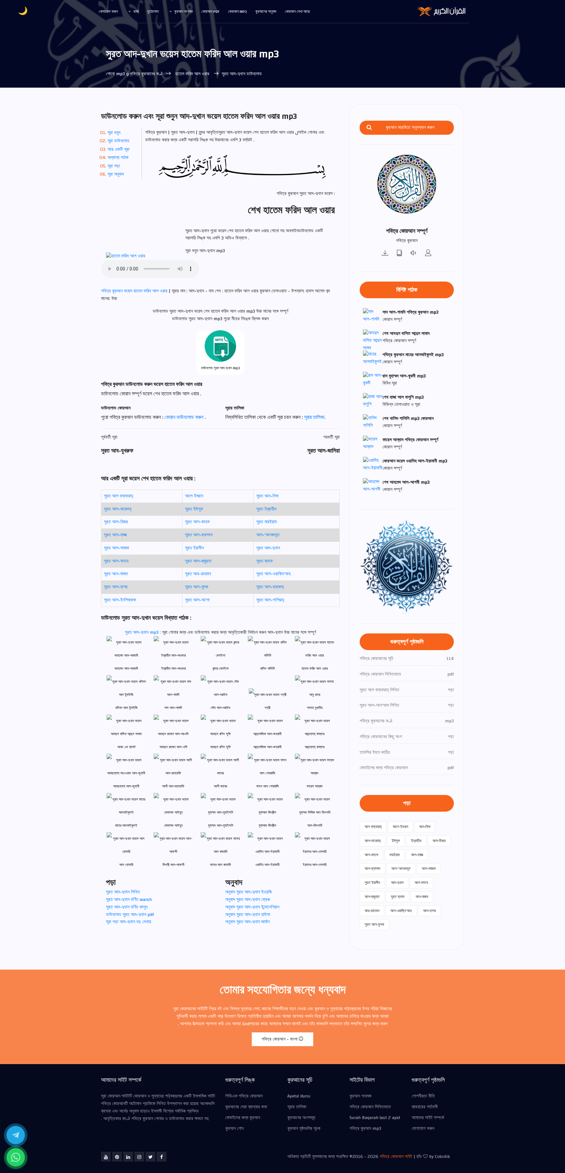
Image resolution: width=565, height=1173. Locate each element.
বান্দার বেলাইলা (221, 668)
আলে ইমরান (194, 496)
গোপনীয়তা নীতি (423, 1096)
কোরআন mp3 (237, 11)
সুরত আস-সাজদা (116, 548)
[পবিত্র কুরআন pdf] (399, 253)
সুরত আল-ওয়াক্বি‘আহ (273, 574)
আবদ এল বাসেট (126, 747)
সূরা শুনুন (114, 133)
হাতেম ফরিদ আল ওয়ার (192, 74)
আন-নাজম (422, 896)
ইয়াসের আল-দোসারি (314, 864)
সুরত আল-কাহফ (197, 522)
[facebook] (161, 1157)
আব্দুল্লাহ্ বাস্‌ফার (314, 747)
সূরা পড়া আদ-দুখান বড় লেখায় (128, 922)
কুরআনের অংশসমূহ (301, 1117)
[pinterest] (117, 1157)
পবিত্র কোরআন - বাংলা (280, 1039)
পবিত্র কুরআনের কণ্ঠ (146, 74)
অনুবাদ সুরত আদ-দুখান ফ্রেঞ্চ (247, 899)
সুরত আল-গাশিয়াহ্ (270, 600)
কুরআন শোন (234, 1128)
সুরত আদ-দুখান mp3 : (143, 632)
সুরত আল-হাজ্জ (115, 535)
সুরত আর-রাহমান (198, 574)
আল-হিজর (439, 840)
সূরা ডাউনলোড (118, 141)
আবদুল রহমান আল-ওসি (173, 747)
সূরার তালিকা (314, 417)
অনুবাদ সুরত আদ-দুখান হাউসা (247, 914)
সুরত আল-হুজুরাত (198, 561)
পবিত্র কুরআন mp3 (365, 1128)
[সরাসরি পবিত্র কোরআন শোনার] (413, 253)
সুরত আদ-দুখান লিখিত (123, 892)
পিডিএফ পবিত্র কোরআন (244, 1096)
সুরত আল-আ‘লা (197, 600)
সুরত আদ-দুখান (268, 548)
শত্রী (267, 707)
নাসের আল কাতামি (220, 864)
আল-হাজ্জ (417, 854)
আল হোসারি (126, 864)
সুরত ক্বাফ (264, 561)
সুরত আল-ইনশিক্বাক (120, 600)
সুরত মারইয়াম (266, 522)
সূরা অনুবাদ (116, 174)
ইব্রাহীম (416, 840)
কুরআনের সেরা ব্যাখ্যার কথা (246, 1107)
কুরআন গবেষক (183, 11)
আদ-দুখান (397, 882)
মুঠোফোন (153, 11)
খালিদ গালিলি (267, 668)
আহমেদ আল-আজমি (126, 668)
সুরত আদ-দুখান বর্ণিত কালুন (126, 907)
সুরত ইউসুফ (194, 509)
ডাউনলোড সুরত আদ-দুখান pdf (130, 914)
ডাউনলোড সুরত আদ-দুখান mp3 (220, 368)
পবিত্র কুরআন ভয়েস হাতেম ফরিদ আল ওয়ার (135, 291)
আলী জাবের (220, 786)
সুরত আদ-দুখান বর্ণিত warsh (129, 899)
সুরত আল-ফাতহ (116, 561)
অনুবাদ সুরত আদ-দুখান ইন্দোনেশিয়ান (252, 907)
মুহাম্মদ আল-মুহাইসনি (220, 825)
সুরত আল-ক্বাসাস (199, 535)
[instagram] (139, 1157)
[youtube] (106, 1157)
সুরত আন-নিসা (267, 496)
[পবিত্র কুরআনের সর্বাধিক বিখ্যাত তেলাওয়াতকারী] (428, 253)
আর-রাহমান (372, 910)
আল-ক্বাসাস (372, 868)
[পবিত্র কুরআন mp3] (385, 253)
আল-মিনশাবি (314, 825)
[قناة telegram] (16, 1135)
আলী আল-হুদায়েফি (173, 786)
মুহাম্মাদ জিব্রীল (267, 825)
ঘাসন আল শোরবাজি (267, 786)
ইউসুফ (396, 840)
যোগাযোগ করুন (108, 11)
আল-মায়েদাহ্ (373, 840)
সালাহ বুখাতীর (314, 707)
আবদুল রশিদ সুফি (220, 747)
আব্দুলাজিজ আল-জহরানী (267, 747)
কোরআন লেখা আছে (297, 11)
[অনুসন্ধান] (369, 128)
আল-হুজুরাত (372, 896)
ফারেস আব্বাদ (315, 786)
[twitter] (150, 1157)
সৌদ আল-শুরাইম (220, 707)
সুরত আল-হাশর (116, 587)
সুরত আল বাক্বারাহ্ (118, 496)
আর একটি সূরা (118, 149)
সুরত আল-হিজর (116, 522)
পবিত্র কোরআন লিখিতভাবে (370, 1107)
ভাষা (136, 11)
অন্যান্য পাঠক (118, 157)
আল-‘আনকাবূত (268, 535)
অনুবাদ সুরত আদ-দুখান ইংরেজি (248, 892)
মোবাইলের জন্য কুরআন (242, 1117)
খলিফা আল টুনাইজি (126, 707)
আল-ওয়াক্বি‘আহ (401, 910)
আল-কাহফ (371, 854)
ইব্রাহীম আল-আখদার (173, 668)
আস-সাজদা (429, 868)
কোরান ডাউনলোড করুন (184, 417)
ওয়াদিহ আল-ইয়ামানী (267, 864)
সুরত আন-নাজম (116, 574)
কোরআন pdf (210, 11)
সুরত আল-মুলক (196, 587)
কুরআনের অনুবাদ (265, 11)
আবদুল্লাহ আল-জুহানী (126, 786)
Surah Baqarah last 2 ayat (375, 1117)
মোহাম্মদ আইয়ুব (173, 825)
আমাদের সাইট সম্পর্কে (428, 1117)
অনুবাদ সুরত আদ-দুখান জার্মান (247, 922)
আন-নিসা (424, 826)
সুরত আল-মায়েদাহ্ (117, 509)
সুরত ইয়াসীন (194, 548)
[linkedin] (128, 1157)
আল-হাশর (429, 910)
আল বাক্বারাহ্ (373, 826)
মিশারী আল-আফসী (173, 864)
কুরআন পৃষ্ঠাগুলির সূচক (303, 1128)
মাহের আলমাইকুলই (126, 825)
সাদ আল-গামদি (173, 707)
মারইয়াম (394, 854)
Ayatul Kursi (298, 1096)
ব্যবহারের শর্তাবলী (425, 1107)
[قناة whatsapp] (16, 1157)
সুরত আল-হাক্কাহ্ (270, 587)
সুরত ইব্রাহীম (266, 509)
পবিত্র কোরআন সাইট (396, 1156)
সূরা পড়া (114, 166)
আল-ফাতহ (421, 882)
